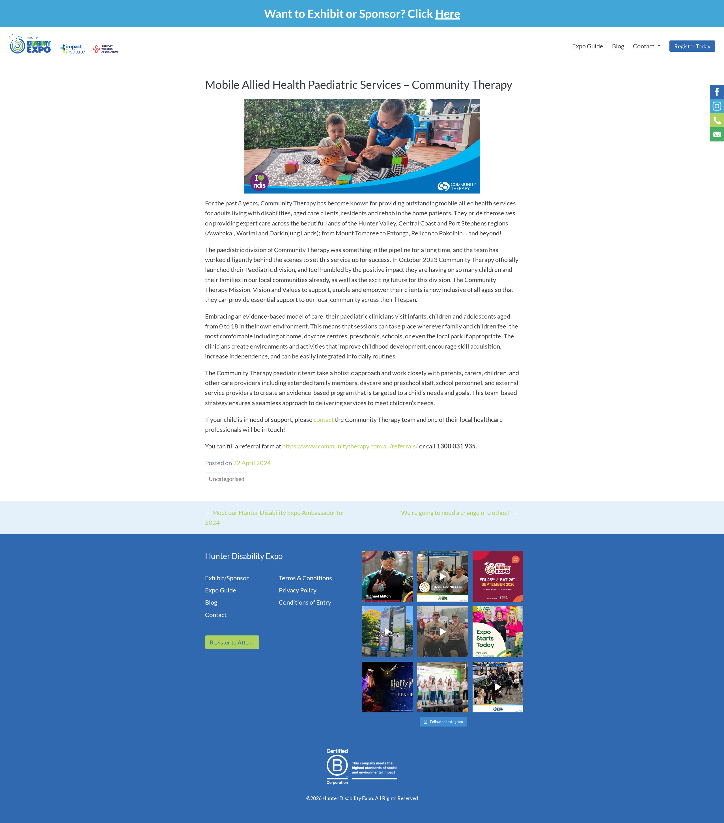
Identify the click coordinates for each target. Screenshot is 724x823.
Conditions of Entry (305, 602)
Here (447, 13)
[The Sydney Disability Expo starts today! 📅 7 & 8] (498, 631)
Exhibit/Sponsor (227, 578)
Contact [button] (644, 46)
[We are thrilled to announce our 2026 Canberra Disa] (387, 576)
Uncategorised (226, 478)
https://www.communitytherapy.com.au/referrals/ (350, 446)
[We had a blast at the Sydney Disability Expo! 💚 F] (387, 631)
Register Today (692, 46)
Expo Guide (587, 46)
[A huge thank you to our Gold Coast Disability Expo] (498, 687)
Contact (216, 614)
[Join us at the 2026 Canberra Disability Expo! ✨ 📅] (498, 576)
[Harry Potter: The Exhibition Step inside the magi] (387, 687)
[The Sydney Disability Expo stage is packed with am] (442, 687)
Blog (618, 46)
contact (324, 419)
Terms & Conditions (305, 578)
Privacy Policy (297, 590)
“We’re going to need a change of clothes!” (455, 512)
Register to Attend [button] (232, 642)
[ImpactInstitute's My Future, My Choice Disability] (442, 576)
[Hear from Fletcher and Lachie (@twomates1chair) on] (442, 631)
